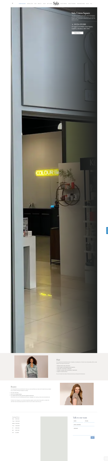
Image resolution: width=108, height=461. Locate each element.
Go (92, 437)
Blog (87, 3)
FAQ (91, 3)
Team (44, 3)
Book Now (77, 33)
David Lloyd (30, 3)
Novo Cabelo (63, 3)
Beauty (40, 3)
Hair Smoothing (81, 3)
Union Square (22, 3)
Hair (35, 3)
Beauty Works (72, 3)
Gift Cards (49, 3)
